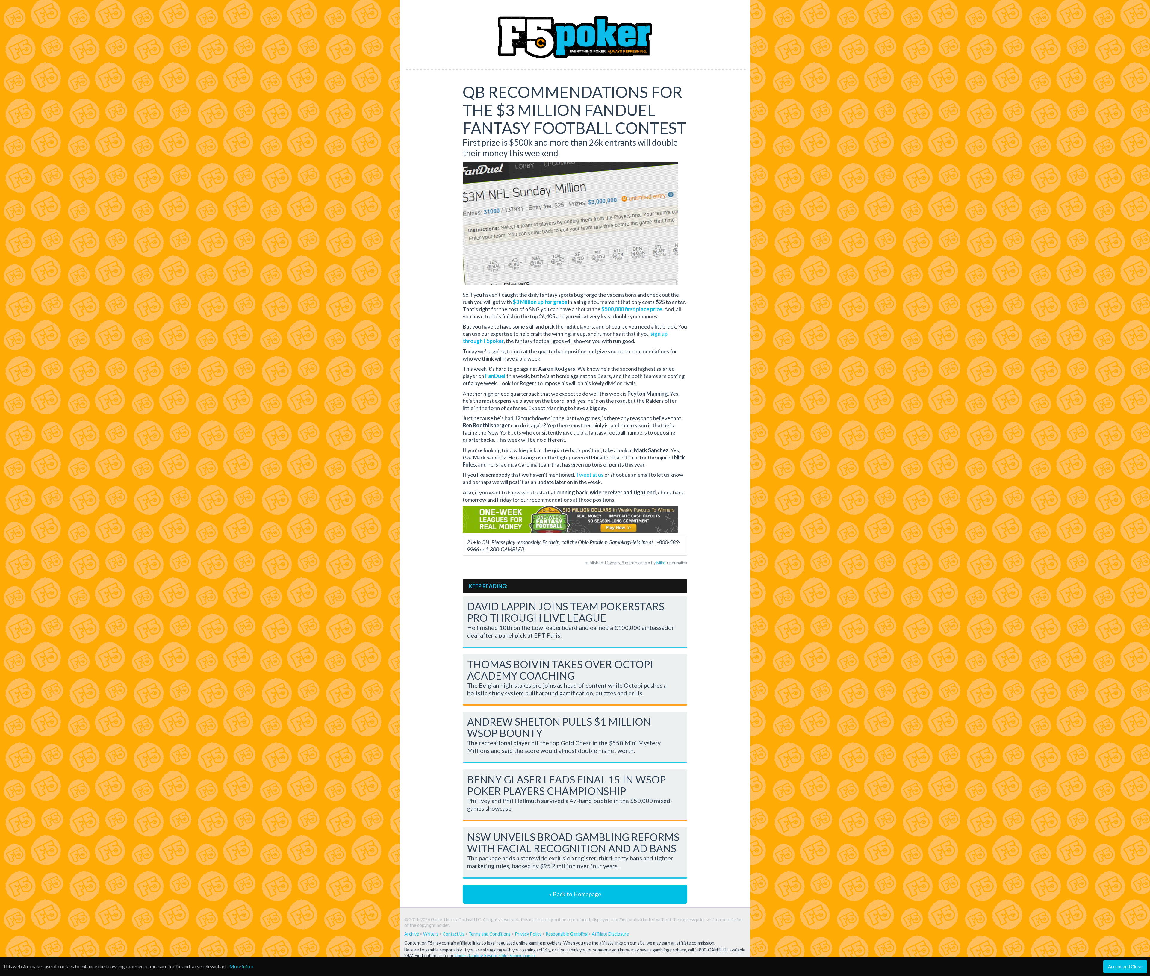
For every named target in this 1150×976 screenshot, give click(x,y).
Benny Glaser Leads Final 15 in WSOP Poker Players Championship (566, 785)
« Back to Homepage (575, 894)
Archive (411, 933)
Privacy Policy (528, 933)
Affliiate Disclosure (610, 933)
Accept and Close (1125, 966)
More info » (241, 966)
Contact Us (453, 933)
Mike (660, 562)
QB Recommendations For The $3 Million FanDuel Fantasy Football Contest (574, 110)
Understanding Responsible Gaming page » (495, 955)
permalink (678, 562)
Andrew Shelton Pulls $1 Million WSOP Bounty (559, 727)
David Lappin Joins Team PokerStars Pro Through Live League (565, 612)
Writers (430, 933)
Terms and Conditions (490, 933)
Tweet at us (589, 474)
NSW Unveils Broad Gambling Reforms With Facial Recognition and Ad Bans (573, 842)
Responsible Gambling (567, 933)
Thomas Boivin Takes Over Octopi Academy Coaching (560, 670)
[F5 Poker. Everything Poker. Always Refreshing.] (575, 32)
